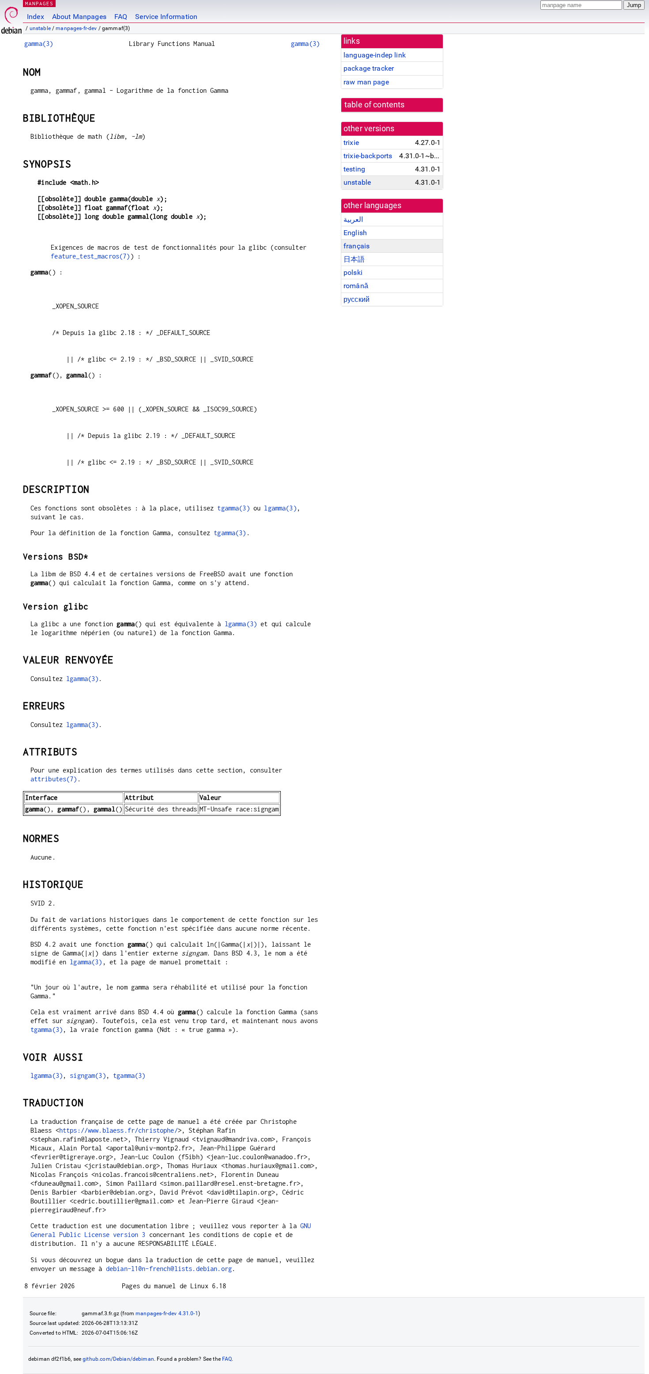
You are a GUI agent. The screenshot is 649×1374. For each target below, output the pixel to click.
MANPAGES (39, 3)
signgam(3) (88, 1075)
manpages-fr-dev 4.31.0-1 (167, 1313)
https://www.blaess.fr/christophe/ (118, 1130)
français (356, 246)
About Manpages (79, 16)
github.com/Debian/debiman (118, 1359)
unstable (40, 28)
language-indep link (374, 55)
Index (35, 16)
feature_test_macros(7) (90, 256)
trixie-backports (367, 156)
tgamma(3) (233, 508)
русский (356, 299)
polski (352, 272)
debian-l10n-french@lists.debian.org (169, 1268)
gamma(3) (38, 43)
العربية (353, 219)
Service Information (166, 16)
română (355, 286)
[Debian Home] (11, 18)
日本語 (354, 259)
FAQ (120, 16)
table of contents (374, 104)
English (355, 232)
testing (354, 169)
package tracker (368, 68)
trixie (351, 142)
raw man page (366, 82)
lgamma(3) (280, 508)
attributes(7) (53, 779)
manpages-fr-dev (76, 28)
